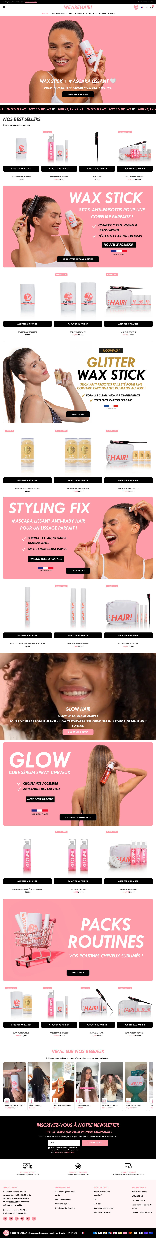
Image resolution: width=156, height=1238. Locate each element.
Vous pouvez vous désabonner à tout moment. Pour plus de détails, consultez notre (65, 1150)
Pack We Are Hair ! (97, 1033)
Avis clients (79, 13)
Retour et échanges (63, 1199)
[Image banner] (78, 382)
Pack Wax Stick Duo (78, 332)
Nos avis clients (138, 1200)
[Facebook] (22, 1219)
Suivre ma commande (145, 2)
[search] (4, 7)
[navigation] (149, 151)
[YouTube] (17, 1219)
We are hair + (139, 1187)
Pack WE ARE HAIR (78, 94)
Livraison (97, 1204)
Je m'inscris (95, 1143)
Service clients (101, 1187)
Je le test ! (78, 570)
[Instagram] (5, 1219)
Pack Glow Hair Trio (128, 889)
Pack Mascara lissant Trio (128, 643)
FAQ (70, 13)
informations (62, 1187)
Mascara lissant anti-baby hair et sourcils (27, 643)
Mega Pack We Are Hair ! (134, 177)
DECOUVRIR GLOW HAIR (78, 817)
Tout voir (78, 972)
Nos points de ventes (107, 13)
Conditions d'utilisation (65, 1208)
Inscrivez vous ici (31, 2)
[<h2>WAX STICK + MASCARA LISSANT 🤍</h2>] (78, 59)
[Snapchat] (34, 1219)
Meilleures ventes (139, 1192)
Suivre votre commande (103, 1208)
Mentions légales (62, 1204)
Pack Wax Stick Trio (128, 332)
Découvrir (78, 414)
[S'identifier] (147, 7)
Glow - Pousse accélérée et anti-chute (27, 889)
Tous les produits (58, 13)
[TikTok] (28, 1219)
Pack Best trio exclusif (59, 177)
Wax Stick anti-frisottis (21, 177)
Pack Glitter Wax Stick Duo (78, 488)
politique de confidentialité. (64, 1152)
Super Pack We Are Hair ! (134, 1033)
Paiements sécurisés (102, 1212)
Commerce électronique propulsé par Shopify (47, 1233)
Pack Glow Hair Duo (78, 889)
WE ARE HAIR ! (91, 13)
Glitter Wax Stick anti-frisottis (27, 488)
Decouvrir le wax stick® (78, 259)
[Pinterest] (11, 1219)
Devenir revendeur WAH (142, 1212)
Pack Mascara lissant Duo (78, 643)
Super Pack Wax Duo (21, 1033)
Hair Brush (97, 177)
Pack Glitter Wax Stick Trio (128, 488)
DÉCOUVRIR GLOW (78, 732)
